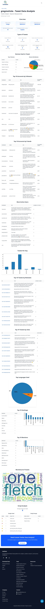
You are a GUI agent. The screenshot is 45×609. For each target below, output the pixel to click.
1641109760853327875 (6, 335)
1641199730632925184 (6, 347)
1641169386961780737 (6, 338)
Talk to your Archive (20, 569)
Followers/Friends (6, 563)
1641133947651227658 (6, 311)
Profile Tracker (19, 585)
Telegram (20, 594)
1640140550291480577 (6, 284)
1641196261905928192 (6, 365)
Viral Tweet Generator (21, 572)
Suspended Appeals (20, 579)
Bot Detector (19, 570)
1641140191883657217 (6, 292)
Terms (3, 597)
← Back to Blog (3, 8)
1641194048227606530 (6, 361)
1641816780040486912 (6, 289)
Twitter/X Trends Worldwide (36, 565)
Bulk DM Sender (19, 583)
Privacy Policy (5, 599)
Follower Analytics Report (21, 576)
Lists (3, 567)
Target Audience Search (21, 563)
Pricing (3, 592)
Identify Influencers (20, 565)
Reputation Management (21, 581)
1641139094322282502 (6, 320)
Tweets (3, 565)
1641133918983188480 (6, 306)
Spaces (3, 569)
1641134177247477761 (6, 316)
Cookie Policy (5, 601)
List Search (18, 578)
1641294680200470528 (6, 372)
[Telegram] (42, 601)
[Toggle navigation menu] (41, 3)
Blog (31, 563)
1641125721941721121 (6, 296)
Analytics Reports (20, 574)
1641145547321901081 (6, 324)
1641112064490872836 (6, 369)
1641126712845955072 (6, 301)
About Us (4, 594)
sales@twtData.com (22, 592)
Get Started (22, 543)
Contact (4, 595)
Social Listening (19, 586)
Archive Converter (20, 567)
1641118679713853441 (6, 350)
